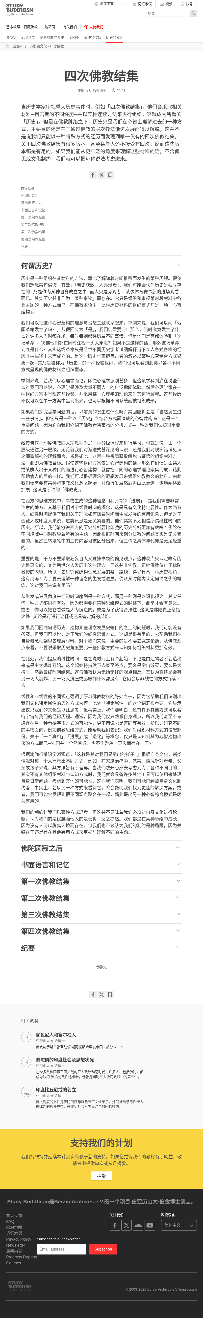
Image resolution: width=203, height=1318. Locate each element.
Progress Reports (21, 1257)
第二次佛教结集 (33, 225)
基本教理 (13, 27)
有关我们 (70, 27)
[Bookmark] (110, 175)
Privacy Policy (18, 1239)
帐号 (189, 4)
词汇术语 (144, 4)
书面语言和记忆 (33, 210)
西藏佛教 (31, 27)
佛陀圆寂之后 (31, 203)
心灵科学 (28, 38)
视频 (168, 4)
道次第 (11, 38)
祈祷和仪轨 (92, 38)
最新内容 (14, 1251)
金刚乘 (74, 38)
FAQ (10, 1221)
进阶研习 (48, 27)
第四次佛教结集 (33, 239)
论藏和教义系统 (52, 38)
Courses (13, 1263)
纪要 (24, 247)
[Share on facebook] (93, 175)
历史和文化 (114, 38)
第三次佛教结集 (33, 232)
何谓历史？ (29, 195)
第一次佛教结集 (33, 217)
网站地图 (14, 1227)
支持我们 (95, 27)
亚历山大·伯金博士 (91, 91)
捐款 (101, 1176)
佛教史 (101, 967)
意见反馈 (14, 1215)
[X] (101, 175)
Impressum (188, 1289)
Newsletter (15, 1245)
